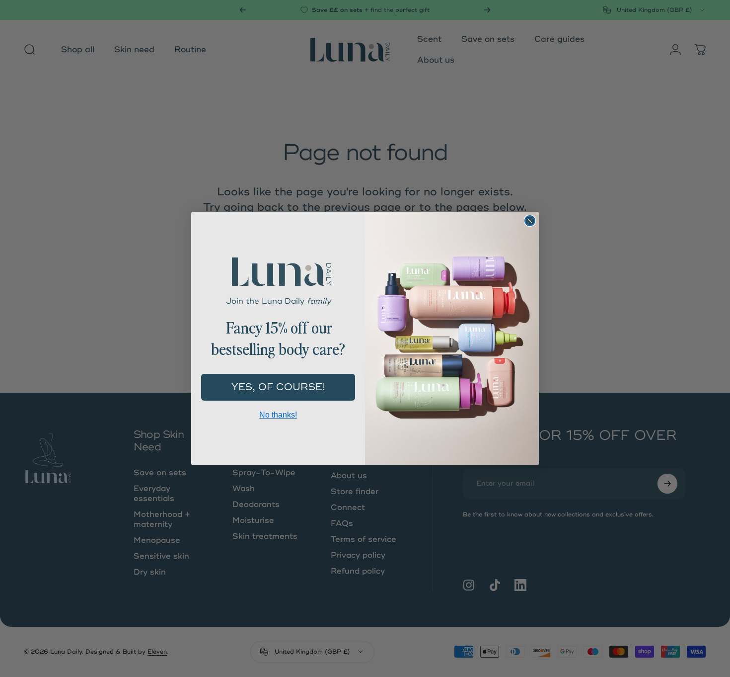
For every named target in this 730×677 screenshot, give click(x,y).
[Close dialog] (530, 221)
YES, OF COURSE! (278, 387)
